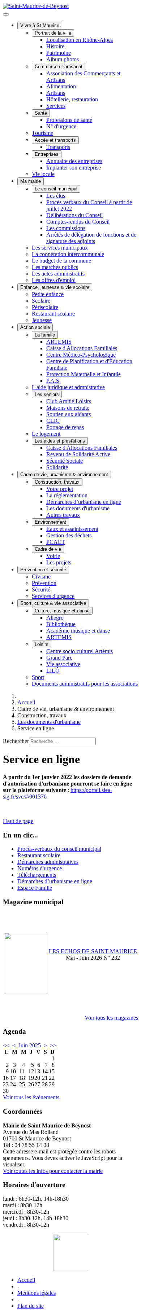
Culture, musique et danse (62, 610)
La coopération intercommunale (68, 254)
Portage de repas (65, 427)
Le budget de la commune (61, 261)
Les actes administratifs (58, 274)
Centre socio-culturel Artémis (79, 651)
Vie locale (43, 174)
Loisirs (41, 644)
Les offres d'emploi (54, 280)
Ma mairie (30, 181)
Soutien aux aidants (68, 414)
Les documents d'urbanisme (78, 508)
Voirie (53, 556)
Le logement (46, 434)
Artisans (55, 93)
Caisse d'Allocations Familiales (81, 348)
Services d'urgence (53, 596)
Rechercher (16, 741)
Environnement (50, 522)
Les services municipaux (60, 248)
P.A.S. (53, 381)
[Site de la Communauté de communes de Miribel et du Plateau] (70, 1252)
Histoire (55, 46)
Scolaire (41, 301)
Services (55, 106)
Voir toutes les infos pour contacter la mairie (53, 1171)
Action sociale (35, 327)
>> (53, 1045)
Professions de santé (69, 120)
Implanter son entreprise (73, 167)
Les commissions (65, 228)
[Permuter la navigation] (6, 14)
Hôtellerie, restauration (72, 99)
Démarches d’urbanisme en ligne (83, 502)
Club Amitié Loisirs (68, 401)
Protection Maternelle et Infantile (83, 374)
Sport (38, 677)
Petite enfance (48, 294)
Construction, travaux (57, 482)
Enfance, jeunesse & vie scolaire (54, 287)
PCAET (55, 542)
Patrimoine (58, 53)
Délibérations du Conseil (74, 215)
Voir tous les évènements (31, 1097)
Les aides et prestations (60, 441)
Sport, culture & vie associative (53, 603)
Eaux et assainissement (72, 529)
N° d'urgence (61, 126)
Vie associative (63, 664)
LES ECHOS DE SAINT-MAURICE (93, 951)
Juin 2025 (29, 1045)
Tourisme (42, 133)
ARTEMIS (59, 342)
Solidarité (57, 467)
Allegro (55, 618)
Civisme (41, 576)
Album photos (62, 59)
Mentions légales (36, 1293)
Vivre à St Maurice (39, 25)
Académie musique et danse (78, 631)
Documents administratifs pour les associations (85, 684)
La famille (45, 335)
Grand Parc (59, 658)
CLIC (53, 421)
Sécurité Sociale (64, 461)
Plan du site (30, 1306)
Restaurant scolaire (53, 314)
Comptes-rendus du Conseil (78, 222)
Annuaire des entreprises (74, 161)
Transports (58, 147)
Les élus (55, 196)
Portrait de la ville (53, 33)
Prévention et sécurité (43, 569)
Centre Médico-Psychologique (81, 355)
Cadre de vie (48, 549)
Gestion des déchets (68, 535)
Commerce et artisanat (58, 66)
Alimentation (61, 86)
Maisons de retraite (67, 408)
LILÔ (53, 671)
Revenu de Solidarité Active (78, 454)
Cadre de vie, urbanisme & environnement (64, 474)
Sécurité (41, 589)
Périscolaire (45, 307)
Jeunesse (42, 320)
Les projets (58, 562)
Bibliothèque (61, 624)
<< (6, 1045)
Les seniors (47, 394)
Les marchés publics (55, 267)
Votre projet (59, 489)
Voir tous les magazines (111, 1018)
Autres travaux (63, 515)
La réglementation (66, 495)
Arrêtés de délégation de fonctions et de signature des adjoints (91, 238)
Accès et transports (55, 140)
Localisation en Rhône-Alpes (79, 40)
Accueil (26, 1280)
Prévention (44, 583)
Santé (41, 113)
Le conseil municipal (56, 189)
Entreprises (47, 154)
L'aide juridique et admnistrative (68, 387)
